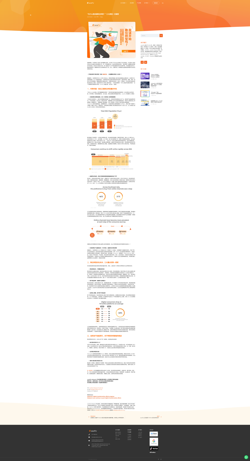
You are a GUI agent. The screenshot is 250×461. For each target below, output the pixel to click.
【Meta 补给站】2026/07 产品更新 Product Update (155, 76)
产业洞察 (139, 3)
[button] (246, 457)
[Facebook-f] (142, 62)
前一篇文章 (89, 370)
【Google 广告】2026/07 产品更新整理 (156, 93)
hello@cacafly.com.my (96, 389)
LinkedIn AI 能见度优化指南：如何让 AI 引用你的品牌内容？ (156, 85)
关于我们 (146, 3)
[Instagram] (145, 62)
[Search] (161, 35)
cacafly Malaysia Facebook (96, 388)
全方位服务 (123, 3)
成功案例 (132, 3)
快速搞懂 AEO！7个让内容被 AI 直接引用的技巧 (156, 101)
